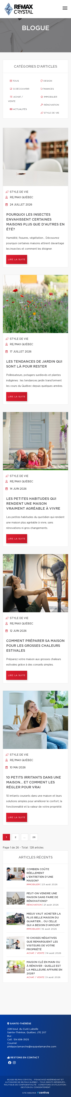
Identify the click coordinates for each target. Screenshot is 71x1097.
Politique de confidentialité (20, 1085)
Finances (48, 89)
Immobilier (50, 97)
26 (34, 837)
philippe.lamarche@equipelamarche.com (31, 1047)
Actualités (19, 109)
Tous (15, 81)
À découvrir (20, 89)
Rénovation (51, 105)
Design (47, 81)
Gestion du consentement (35, 1087)
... (24, 837)
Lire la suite (16, 259)
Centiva (43, 1092)
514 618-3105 (21, 1039)
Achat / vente (15, 99)
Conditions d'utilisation (52, 1085)
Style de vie (51, 113)
